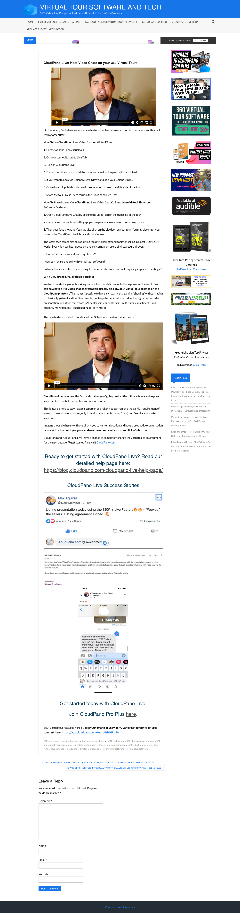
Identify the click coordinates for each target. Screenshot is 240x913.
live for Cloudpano (89, 748)
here (131, 713)
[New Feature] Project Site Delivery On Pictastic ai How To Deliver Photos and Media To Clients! (191, 446)
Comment (45, 801)
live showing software (113, 748)
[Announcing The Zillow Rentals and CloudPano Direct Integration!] (124, 42)
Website (44, 874)
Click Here (199, 364)
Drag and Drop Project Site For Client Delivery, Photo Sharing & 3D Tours (190, 433)
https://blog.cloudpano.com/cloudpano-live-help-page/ (103, 469)
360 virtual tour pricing (140, 744)
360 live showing (115, 740)
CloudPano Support (154, 21)
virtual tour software (137, 748)
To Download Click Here (191, 269)
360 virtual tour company (112, 744)
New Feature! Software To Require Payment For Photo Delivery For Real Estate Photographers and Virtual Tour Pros (190, 394)
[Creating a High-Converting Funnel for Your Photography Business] (49, 42)
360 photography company (140, 740)
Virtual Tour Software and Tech (100, 6)
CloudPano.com (105, 442)
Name (43, 845)
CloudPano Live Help (185, 21)
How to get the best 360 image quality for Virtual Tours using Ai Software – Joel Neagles (113, 768)
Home (29, 21)
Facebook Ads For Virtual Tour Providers (111, 21)
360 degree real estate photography (61, 740)
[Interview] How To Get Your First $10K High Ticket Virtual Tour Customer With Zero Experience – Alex (100, 762)
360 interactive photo (93, 740)
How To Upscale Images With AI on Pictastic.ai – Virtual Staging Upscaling (190, 408)
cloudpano (72, 748)
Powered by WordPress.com (119, 906)
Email (43, 859)
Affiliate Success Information (45, 29)
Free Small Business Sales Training (59, 21)
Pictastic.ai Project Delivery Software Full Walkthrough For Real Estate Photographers (190, 421)
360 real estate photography (82, 744)
